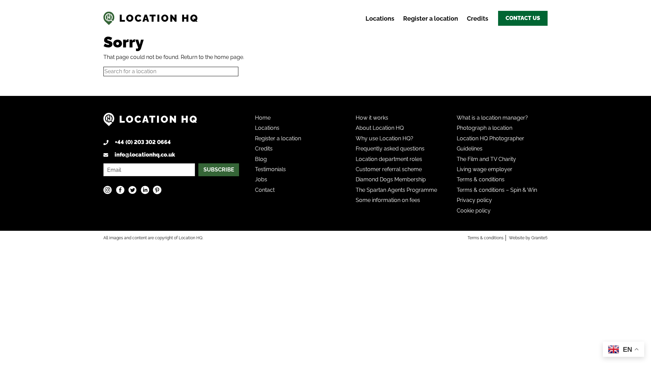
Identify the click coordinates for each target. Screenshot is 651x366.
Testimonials (270, 169)
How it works (372, 118)
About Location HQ (380, 128)
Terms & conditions (481, 179)
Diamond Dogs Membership (391, 179)
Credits (477, 18)
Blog (261, 159)
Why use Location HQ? (384, 138)
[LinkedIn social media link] (145, 190)
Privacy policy (474, 200)
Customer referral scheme (389, 169)
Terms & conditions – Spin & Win (497, 190)
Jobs (261, 179)
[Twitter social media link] (132, 190)
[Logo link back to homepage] (150, 122)
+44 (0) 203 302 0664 (143, 142)
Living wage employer (484, 169)
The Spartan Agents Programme (396, 190)
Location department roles (389, 159)
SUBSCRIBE (218, 169)
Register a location (430, 18)
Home (263, 118)
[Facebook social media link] (120, 190)
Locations (380, 18)
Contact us (523, 18)
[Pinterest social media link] (157, 190)
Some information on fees (388, 200)
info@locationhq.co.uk (145, 154)
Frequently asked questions (390, 148)
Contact (265, 190)
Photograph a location (484, 128)
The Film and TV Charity (486, 159)
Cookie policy (474, 210)
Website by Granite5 (528, 238)
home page (228, 57)
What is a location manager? (492, 118)
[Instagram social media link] (107, 190)
